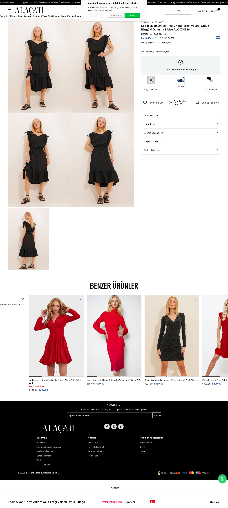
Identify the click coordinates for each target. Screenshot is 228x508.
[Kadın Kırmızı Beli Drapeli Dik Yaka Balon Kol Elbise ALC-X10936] (56, 336)
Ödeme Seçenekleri (153, 132)
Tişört (142, 446)
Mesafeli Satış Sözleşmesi (48, 446)
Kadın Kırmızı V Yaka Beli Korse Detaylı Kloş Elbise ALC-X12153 (172, 380)
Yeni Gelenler (146, 442)
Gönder (157, 415)
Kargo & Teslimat (152, 141)
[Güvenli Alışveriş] (184, 473)
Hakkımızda (41, 442)
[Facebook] (107, 426)
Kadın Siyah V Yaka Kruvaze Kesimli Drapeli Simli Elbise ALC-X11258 (114, 380)
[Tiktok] (121, 426)
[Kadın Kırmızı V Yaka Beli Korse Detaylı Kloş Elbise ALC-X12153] (172, 336)
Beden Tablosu (151, 150)
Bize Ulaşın (93, 442)
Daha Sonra (115, 15)
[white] (58, 428)
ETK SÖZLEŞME (43, 464)
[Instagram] (114, 426)
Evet (132, 15)
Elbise (142, 451)
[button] (19, 376)
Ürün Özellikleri (151, 115)
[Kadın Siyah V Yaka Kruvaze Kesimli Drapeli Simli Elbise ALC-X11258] (114, 336)
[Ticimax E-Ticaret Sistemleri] (114, 487)
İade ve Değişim (95, 451)
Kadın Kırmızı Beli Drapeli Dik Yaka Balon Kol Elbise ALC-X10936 (56, 380)
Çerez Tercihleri (43, 455)
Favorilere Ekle (22, 299)
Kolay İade (93, 455)
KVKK (38, 460)
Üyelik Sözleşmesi (44, 451)
